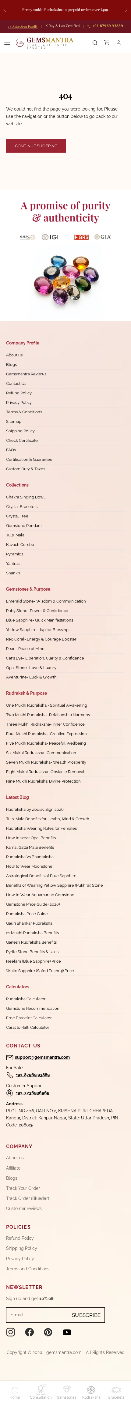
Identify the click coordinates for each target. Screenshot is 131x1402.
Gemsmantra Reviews (26, 374)
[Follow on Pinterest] (48, 1332)
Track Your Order (23, 1188)
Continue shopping (36, 146)
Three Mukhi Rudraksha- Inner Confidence (45, 724)
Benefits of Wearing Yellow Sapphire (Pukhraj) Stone (54, 885)
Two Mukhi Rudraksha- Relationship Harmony (48, 714)
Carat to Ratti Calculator (27, 1027)
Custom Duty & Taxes (25, 469)
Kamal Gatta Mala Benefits (30, 847)
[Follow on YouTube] (67, 1332)
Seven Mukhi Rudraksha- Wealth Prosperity (46, 762)
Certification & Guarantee (29, 459)
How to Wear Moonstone (29, 866)
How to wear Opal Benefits (31, 838)
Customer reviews (24, 1208)
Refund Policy (19, 393)
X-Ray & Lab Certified (63, 26)
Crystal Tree (17, 516)
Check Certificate (22, 440)
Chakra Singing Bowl (25, 497)
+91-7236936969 (32, 1092)
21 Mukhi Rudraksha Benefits (32, 932)
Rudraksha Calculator (26, 999)
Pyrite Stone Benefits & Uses (32, 951)
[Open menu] (7, 43)
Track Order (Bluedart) (28, 1198)
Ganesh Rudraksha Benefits (31, 942)
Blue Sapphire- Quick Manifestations (39, 620)
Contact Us (16, 383)
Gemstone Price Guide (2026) (33, 904)
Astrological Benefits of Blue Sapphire (41, 876)
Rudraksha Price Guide (27, 913)
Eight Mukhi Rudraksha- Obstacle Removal (45, 771)
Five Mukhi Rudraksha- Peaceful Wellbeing (46, 743)
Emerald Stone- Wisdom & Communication (46, 601)
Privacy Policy (19, 402)
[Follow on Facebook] (29, 1332)
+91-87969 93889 (33, 1074)
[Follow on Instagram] (10, 1332)
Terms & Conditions (24, 412)
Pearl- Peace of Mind (25, 648)
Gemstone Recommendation (32, 1008)
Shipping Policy (20, 431)
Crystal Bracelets (21, 506)
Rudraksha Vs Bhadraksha (30, 857)
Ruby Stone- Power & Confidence (37, 610)
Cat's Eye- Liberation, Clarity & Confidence (45, 658)
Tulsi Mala (15, 535)
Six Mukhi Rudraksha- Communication (41, 752)
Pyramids (14, 554)
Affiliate (13, 1168)
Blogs (11, 364)
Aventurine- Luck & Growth (31, 677)
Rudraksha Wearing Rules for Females (41, 828)
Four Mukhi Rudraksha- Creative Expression (46, 733)
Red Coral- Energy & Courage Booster (41, 639)
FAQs (11, 450)
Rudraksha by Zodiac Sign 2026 (35, 809)
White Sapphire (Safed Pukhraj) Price (40, 970)
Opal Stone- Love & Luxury (31, 667)
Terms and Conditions (27, 1268)
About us (14, 355)
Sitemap (13, 421)
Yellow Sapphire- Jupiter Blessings (38, 629)
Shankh (13, 573)
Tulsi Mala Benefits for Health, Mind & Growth (47, 819)
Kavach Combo (20, 544)
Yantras (12, 563)
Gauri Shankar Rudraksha (29, 923)
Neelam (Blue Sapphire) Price (33, 961)
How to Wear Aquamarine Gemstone (40, 895)
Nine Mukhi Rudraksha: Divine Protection (43, 781)
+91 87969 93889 (107, 26)
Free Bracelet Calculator (29, 1018)
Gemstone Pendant (24, 525)
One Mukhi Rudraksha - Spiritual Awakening (46, 705)
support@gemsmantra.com (42, 1057)
